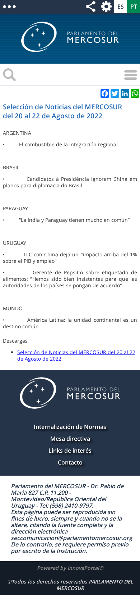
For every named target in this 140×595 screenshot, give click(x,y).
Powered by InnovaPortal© (70, 567)
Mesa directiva (70, 439)
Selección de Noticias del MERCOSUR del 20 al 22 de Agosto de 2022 (76, 355)
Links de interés (70, 450)
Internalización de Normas (70, 427)
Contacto (70, 462)
